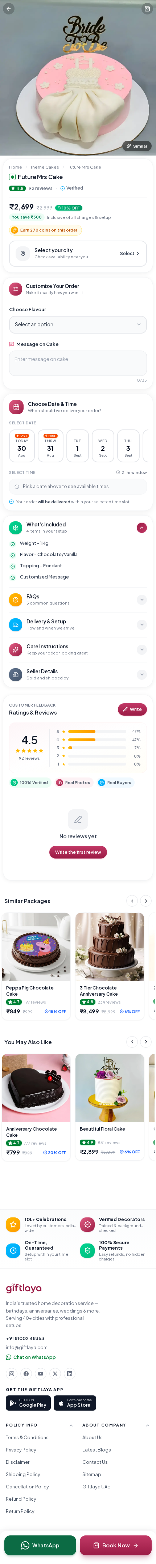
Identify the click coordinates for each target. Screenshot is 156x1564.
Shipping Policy (23, 1474)
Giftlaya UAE (96, 1486)
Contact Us (95, 1462)
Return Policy (20, 1511)
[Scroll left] (132, 901)
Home (15, 167)
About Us (92, 1437)
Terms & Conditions (27, 1437)
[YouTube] (40, 1373)
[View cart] (147, 8)
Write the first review (78, 852)
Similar (140, 146)
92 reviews (41, 188)
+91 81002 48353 (25, 1338)
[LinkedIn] (69, 1373)
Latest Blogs (96, 1450)
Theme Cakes (44, 167)
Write (136, 709)
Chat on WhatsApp (34, 1357)
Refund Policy (21, 1499)
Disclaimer (17, 1462)
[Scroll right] (146, 901)
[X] (55, 1373)
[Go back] (9, 8)
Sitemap (91, 1474)
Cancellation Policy (27, 1486)
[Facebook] (26, 1373)
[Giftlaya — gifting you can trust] (24, 1288)
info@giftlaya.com (27, 1347)
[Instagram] (11, 1373)
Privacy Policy (21, 1450)
